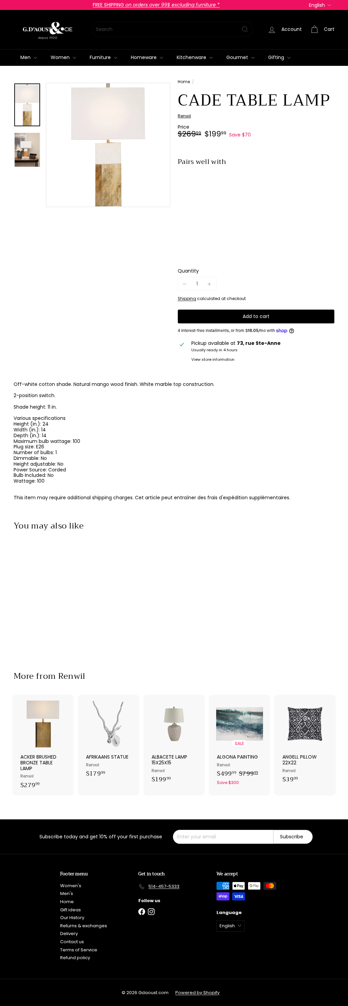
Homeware (144, 57)
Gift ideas (70, 910)
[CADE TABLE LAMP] (256, 194)
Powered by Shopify (197, 992)
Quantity (188, 271)
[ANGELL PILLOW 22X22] (305, 742)
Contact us (72, 941)
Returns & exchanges (83, 926)
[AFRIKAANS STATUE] (108, 739)
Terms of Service (78, 950)
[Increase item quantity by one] (209, 284)
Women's (70, 885)
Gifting (276, 57)
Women (61, 57)
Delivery (69, 933)
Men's (66, 893)
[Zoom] (108, 145)
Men (26, 57)
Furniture (101, 57)
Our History (72, 917)
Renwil (72, 676)
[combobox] (172, 29)
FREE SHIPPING (156, 4)
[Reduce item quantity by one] (185, 284)
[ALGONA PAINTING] (239, 743)
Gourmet (237, 57)
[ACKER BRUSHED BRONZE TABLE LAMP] (43, 745)
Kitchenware (192, 57)
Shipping (187, 298)
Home (184, 81)
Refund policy (75, 957)
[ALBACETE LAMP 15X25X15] (174, 742)
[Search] (245, 29)
